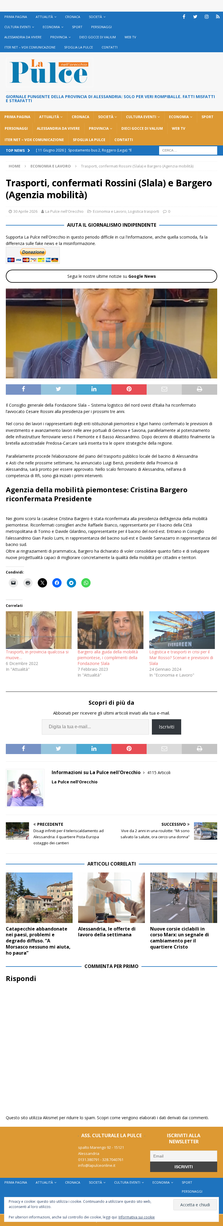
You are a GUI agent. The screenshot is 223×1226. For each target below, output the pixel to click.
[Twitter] (195, 17)
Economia (51, 27)
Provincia (58, 37)
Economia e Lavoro (109, 211)
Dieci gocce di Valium (97, 37)
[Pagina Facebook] (184, 17)
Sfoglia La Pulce (78, 47)
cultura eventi (17, 27)
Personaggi (101, 27)
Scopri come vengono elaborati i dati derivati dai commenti (152, 1117)
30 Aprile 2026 (25, 211)
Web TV (130, 37)
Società (95, 17)
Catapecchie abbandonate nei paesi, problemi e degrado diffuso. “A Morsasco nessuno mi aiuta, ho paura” (38, 941)
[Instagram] (207, 17)
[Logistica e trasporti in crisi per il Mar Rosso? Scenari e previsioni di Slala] (182, 630)
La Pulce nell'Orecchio (64, 211)
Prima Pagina (15, 17)
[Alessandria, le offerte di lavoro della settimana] (111, 897)
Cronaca (72, 17)
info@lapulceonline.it (96, 1165)
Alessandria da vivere (23, 37)
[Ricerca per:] (188, 150)
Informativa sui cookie (136, 1217)
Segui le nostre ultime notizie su (111, 276)
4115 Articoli (158, 772)
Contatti (110, 47)
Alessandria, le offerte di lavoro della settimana (107, 932)
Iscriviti (166, 727)
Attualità (44, 17)
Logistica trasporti (143, 211)
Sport (77, 27)
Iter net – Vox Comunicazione (29, 47)
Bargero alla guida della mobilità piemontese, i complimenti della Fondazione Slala (108, 657)
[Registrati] (218, 17)
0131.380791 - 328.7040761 (100, 1159)
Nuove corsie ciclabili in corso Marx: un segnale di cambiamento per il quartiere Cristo (179, 938)
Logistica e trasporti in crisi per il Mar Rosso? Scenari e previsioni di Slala (181, 657)
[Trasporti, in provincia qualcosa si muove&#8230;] (39, 630)
